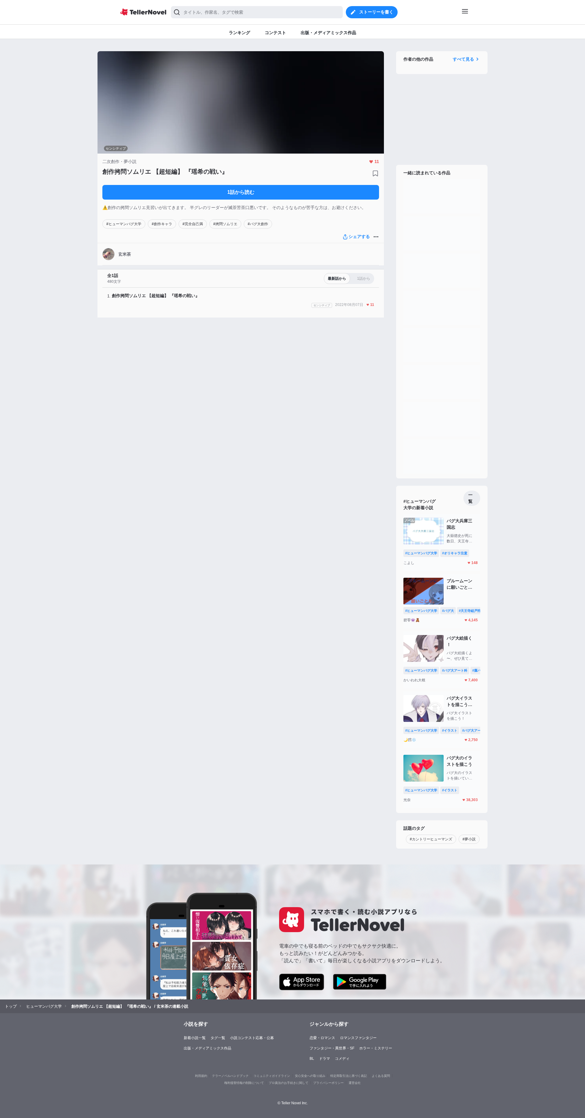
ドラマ (324, 1058)
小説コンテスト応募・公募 (252, 1038)
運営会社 (355, 1082)
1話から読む (240, 192)
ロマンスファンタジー (358, 1038)
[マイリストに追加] (375, 173)
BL (312, 1058)
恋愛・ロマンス (322, 1038)
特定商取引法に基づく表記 (348, 1075)
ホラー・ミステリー (375, 1048)
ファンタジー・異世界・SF (332, 1048)
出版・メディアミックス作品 (207, 1048)
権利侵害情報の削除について (244, 1082)
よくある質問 (381, 1075)
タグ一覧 (218, 1038)
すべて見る (463, 59)
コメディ (342, 1058)
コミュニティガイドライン (272, 1075)
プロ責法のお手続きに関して (288, 1082)
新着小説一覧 (195, 1038)
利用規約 (201, 1075)
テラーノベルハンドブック (230, 1075)
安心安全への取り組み (310, 1075)
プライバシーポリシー (328, 1082)
